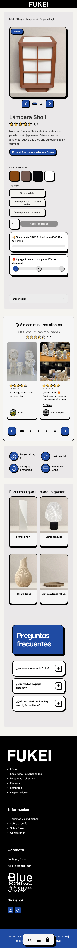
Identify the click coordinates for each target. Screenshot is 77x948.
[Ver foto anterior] (26, 104)
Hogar (20, 19)
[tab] (35, 104)
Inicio (12, 19)
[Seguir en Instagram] (10, 910)
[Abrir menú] (38, 940)
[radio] (14, 176)
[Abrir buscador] (30, 940)
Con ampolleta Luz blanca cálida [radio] (27, 203)
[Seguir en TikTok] (18, 910)
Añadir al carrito (39, 224)
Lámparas (31, 19)
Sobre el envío (18, 823)
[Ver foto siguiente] (50, 104)
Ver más (47, 404)
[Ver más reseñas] (65, 431)
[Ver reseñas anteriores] (12, 431)
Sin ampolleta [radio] (27, 193)
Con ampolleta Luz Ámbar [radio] (27, 212)
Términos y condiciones (24, 818)
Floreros (15, 783)
